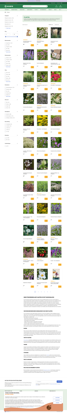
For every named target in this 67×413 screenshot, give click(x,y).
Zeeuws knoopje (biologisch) (27, 238)
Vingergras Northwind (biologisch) (26, 85)
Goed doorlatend (10, 87)
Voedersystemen (14, 9)
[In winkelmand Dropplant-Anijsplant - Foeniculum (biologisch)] (46, 243)
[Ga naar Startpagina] (5, 12)
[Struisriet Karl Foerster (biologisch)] (56, 32)
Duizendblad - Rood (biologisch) (56, 85)
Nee (7, 139)
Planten (36, 9)
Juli (7, 44)
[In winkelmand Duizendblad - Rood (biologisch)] (59, 89)
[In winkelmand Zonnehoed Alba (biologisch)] (32, 111)
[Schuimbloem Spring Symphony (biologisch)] (56, 186)
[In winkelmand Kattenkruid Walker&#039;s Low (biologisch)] (59, 177)
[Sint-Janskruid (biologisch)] (42, 208)
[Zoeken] (46, 6)
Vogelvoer (7, 9)
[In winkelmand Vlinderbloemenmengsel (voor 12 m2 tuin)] (46, 89)
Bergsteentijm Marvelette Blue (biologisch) (42, 107)
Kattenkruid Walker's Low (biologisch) (55, 173)
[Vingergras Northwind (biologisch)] (29, 76)
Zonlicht (8, 114)
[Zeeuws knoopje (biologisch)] (29, 230)
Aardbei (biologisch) (40, 260)
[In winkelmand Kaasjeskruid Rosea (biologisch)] (59, 155)
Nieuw (55, 9)
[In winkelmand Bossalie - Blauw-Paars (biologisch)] (32, 67)
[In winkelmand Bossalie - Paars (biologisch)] (59, 265)
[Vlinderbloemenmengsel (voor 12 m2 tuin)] (42, 76)
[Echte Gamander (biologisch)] (56, 120)
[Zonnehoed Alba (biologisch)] (29, 98)
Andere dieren (29, 9)
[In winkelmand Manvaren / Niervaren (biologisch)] (32, 133)
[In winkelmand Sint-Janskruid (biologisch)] (46, 221)
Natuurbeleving (43, 9)
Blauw (8, 78)
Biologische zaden (9, 26)
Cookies (15, 406)
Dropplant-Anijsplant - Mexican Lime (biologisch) (28, 261)
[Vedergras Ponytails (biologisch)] (42, 164)
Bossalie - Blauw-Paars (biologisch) (27, 64)
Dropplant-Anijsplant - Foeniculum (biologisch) (40, 239)
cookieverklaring (23, 406)
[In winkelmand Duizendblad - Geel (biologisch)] (46, 133)
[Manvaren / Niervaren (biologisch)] (29, 120)
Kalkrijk (8, 94)
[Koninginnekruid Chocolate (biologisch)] (29, 164)
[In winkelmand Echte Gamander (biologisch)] (59, 133)
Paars (8, 74)
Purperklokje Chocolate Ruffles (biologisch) (28, 195)
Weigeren (57, 402)
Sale (60, 9)
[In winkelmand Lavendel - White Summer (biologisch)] (32, 155)
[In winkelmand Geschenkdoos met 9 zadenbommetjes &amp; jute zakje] (59, 67)
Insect (8, 107)
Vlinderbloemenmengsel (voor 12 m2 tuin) (42, 85)
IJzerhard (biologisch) (40, 63)
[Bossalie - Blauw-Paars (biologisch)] (29, 54)
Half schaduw (9, 115)
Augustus (9, 46)
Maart (8, 65)
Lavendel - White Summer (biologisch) (27, 151)
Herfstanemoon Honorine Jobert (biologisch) (42, 283)
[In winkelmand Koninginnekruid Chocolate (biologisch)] (32, 177)
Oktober (8, 57)
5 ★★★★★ (9, 124)
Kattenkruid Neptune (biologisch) (56, 216)
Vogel (8, 105)
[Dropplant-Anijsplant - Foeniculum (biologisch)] (42, 230)
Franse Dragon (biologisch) (41, 194)
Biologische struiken (9, 22)
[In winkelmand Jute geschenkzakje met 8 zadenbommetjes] (32, 45)
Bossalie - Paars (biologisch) (55, 260)
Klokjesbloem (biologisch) (27, 282)
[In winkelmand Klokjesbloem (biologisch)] (32, 287)
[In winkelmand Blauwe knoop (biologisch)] (46, 155)
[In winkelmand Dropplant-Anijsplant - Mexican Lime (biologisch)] (32, 265)
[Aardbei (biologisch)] (42, 252)
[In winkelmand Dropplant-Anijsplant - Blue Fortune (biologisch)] (32, 221)
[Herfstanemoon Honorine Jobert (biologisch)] (42, 274)
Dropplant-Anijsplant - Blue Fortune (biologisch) (27, 217)
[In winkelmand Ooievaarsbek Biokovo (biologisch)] (46, 45)
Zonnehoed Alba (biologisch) (27, 107)
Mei (7, 48)
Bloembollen (7, 24)
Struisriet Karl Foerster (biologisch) (54, 42)
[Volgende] (50, 292)
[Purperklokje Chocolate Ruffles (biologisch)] (29, 186)
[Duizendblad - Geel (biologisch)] (42, 120)
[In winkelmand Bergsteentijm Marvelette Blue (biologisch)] (46, 111)
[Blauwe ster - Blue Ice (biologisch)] (56, 230)
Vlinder (8, 104)
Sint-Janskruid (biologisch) (41, 216)
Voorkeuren (57, 400)
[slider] (5, 36)
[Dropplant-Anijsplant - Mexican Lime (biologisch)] (29, 252)
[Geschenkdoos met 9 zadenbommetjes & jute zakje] (56, 54)
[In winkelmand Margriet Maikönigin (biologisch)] (59, 111)
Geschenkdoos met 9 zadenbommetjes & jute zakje (55, 64)
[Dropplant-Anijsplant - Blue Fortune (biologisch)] (29, 208)
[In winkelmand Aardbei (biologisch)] (46, 265)
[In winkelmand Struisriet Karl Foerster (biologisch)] (59, 45)
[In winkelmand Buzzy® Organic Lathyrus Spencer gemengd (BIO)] (59, 287)
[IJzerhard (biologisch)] (42, 54)
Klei (7, 91)
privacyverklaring (30, 406)
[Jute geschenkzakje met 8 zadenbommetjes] (29, 32)
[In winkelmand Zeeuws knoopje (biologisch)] (32, 243)
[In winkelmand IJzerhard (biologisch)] (46, 67)
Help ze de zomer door (31, 0)
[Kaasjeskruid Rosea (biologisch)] (56, 142)
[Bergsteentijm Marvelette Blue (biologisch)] (42, 98)
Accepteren (57, 397)
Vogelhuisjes (22, 9)
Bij (7, 102)
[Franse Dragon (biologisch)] (42, 186)
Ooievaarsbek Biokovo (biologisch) (40, 42)
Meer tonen (8, 28)
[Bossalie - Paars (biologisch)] (56, 252)
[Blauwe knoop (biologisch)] (42, 142)
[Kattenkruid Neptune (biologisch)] (56, 208)
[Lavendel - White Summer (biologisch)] (29, 142)
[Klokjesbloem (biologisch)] (29, 274)
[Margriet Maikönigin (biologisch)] (56, 98)
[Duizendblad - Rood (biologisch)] (56, 76)
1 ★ (7, 131)
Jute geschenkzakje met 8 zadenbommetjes (27, 42)
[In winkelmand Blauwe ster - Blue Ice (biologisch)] (59, 243)
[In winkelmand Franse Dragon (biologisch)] (46, 199)
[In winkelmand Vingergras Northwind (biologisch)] (32, 89)
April (8, 50)
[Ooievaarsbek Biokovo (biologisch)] (42, 32)
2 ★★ (7, 129)
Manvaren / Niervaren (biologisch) (26, 129)
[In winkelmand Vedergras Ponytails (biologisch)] (46, 177)
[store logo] (9, 6)
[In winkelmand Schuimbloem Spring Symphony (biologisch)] (59, 199)
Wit (7, 76)
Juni (8, 61)
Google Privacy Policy (53, 383)
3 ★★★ (8, 127)
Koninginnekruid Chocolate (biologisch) (27, 173)
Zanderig (8, 89)
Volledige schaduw (10, 117)
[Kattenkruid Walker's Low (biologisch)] (56, 164)
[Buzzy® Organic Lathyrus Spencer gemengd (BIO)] (56, 274)
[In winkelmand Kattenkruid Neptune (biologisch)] (59, 221)
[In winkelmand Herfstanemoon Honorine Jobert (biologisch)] (46, 287)
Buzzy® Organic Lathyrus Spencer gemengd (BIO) (55, 283)
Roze (8, 72)
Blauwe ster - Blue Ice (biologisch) (54, 239)
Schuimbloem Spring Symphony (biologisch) (56, 195)
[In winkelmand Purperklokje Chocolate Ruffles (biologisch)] (32, 199)
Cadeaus (50, 9)
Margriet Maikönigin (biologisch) (56, 107)
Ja (7, 137)
